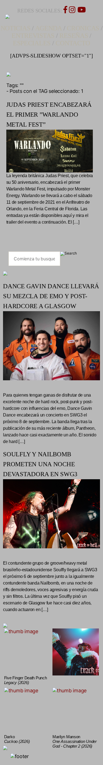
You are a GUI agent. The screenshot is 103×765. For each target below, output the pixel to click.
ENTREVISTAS (33, 35)
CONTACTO (72, 43)
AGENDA (48, 28)
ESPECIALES (32, 43)
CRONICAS (83, 28)
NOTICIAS (15, 28)
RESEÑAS (73, 35)
